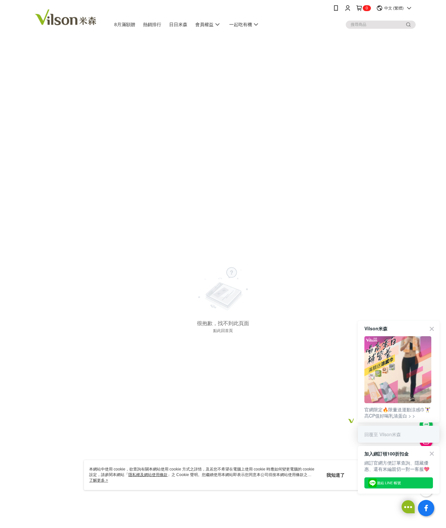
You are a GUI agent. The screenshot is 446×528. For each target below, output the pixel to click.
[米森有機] (66, 17)
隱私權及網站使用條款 (147, 474)
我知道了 (336, 475)
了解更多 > (98, 480)
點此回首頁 (223, 330)
